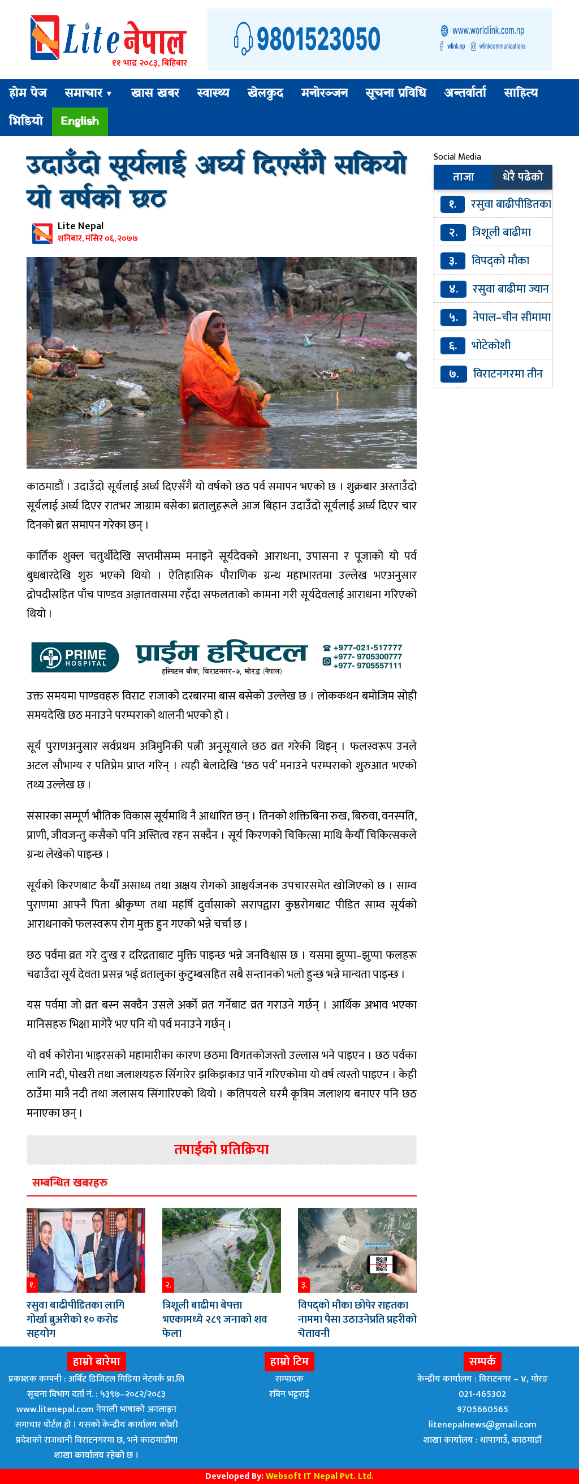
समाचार (89, 93)
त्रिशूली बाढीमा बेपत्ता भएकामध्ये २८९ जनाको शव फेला (214, 1320)
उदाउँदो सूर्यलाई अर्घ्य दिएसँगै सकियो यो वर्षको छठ (217, 183)
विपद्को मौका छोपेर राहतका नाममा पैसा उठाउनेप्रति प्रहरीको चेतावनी (357, 1320)
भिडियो (26, 121)
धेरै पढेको (523, 177)
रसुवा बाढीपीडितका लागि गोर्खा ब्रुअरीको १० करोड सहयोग (75, 1320)
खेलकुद (265, 93)
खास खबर (155, 93)
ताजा (463, 177)
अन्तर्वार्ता (465, 93)
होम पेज (28, 93)
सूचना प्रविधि (396, 93)
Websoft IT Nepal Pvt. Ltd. (320, 1476)
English (80, 121)
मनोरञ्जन (324, 93)
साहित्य (521, 93)
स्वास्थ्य (213, 93)
